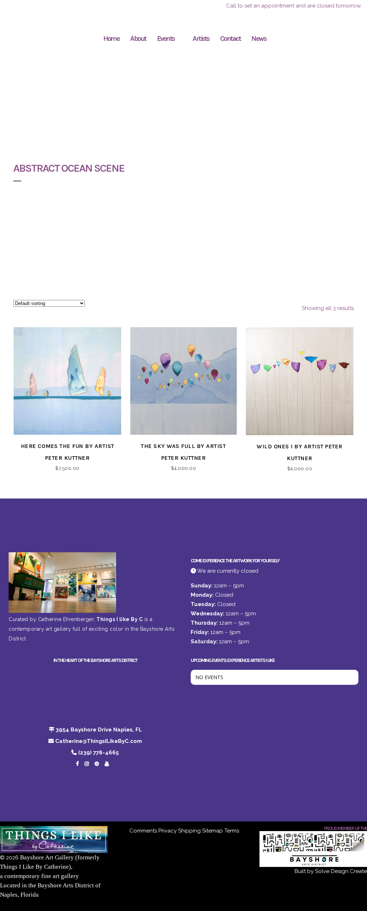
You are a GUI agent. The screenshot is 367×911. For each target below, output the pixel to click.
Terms (231, 830)
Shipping (189, 830)
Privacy (167, 830)
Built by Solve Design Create (331, 871)
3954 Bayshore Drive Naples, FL (99, 729)
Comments (143, 830)
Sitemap (212, 830)
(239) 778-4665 (98, 752)
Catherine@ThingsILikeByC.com (98, 741)
